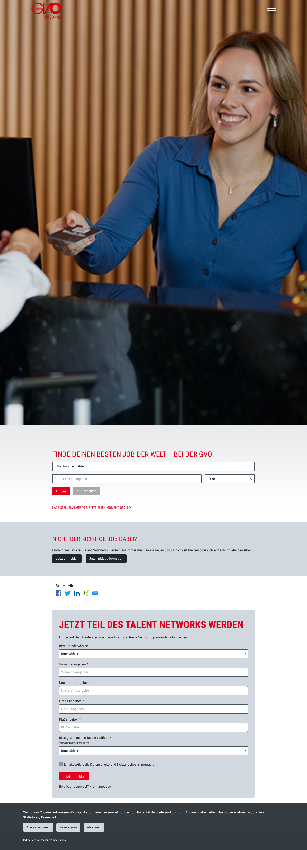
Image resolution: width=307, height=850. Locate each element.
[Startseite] (48, 10)
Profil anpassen (101, 786)
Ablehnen (94, 827)
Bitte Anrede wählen (73, 646)
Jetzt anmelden (67, 559)
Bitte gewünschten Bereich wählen (85, 740)
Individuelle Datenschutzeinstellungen (44, 840)
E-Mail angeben (71, 701)
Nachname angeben (75, 683)
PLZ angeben (70, 719)
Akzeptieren (68, 827)
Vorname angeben (73, 664)
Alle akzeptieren (38, 827)
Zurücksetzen (86, 491)
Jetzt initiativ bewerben (106, 559)
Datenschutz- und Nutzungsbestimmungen (121, 764)
